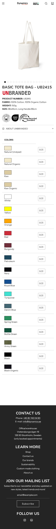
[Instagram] (25, 520)
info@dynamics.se (32, 421)
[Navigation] (3, 3)
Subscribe (28, 503)
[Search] (46, 3)
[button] (5, 82)
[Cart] (52, 3)
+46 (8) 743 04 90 (31, 418)
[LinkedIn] (31, 520)
